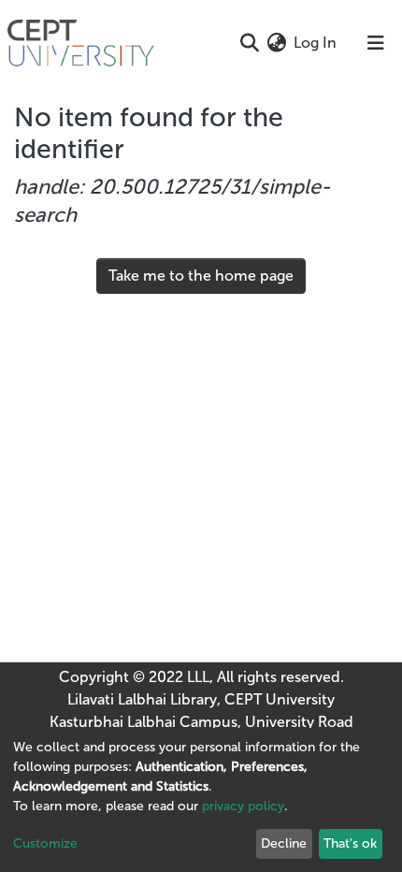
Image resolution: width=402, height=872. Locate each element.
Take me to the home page (201, 275)
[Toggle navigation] (376, 43)
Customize (45, 843)
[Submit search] (249, 43)
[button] (276, 43)
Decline (284, 843)
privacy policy (243, 806)
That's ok (350, 843)
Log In (316, 42)
